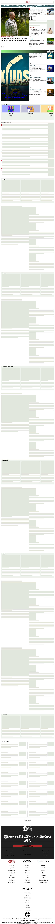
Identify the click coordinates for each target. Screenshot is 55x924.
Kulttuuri (27, 873)
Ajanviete (4, 714)
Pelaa (11, 115)
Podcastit (11, 875)
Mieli (27, 900)
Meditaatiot (27, 898)
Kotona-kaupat (42, 922)
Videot (4, 179)
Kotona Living (34, 922)
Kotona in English (43, 880)
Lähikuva (4, 554)
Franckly (21, 922)
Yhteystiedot (9, 853)
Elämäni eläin (5, 460)
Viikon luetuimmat (6, 122)
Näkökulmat (12, 873)
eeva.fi (7, 922)
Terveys (27, 907)
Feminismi (27, 865)
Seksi (27, 905)
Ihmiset (27, 868)
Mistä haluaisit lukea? (27, 846)
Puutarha (43, 875)
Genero (25, 922)
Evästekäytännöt (38, 919)
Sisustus (43, 877)
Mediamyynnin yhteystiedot (27, 853)
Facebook (45, 853)
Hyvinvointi (27, 895)
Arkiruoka (43, 868)
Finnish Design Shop (14, 922)
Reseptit (43, 865)
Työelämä (27, 880)
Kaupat (43, 870)
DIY (43, 873)
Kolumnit (4, 273)
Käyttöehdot (20, 919)
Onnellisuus (27, 902)
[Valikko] (1, 2)
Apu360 (12, 868)
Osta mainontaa (27, 850)
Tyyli (27, 877)
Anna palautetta (9, 855)
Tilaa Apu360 (27, 845)
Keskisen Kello (49, 922)
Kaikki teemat (11, 882)
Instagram (45, 855)
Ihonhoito (27, 870)
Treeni (27, 875)
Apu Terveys (12, 877)
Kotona (29, 922)
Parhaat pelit (5, 104)
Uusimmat (11, 865)
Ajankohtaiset (11, 870)
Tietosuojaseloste (29, 919)
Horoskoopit (12, 880)
